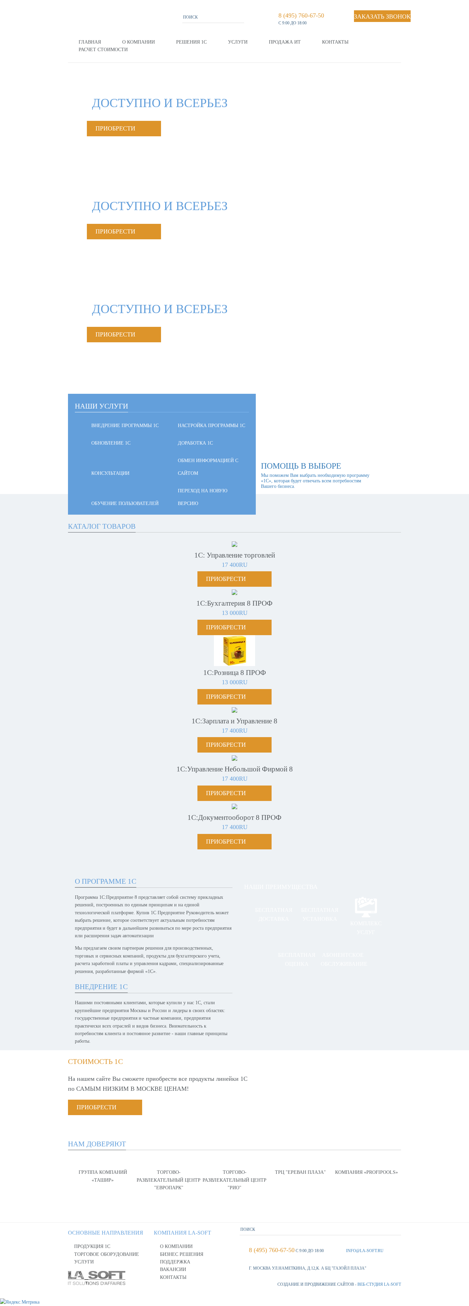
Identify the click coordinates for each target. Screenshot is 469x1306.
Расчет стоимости (103, 49)
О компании (138, 42)
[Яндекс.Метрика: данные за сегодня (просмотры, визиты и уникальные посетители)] (19, 1302)
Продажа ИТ (285, 42)
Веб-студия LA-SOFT (379, 1284)
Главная (90, 42)
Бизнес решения (181, 1254)
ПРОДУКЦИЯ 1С (92, 1246)
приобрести (115, 128)
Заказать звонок (382, 16)
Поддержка (175, 1261)
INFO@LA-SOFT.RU (365, 1250)
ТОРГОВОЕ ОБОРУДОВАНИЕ (106, 1254)
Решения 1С (191, 42)
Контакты (335, 42)
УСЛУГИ (84, 1261)
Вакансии (173, 1269)
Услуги (238, 42)
